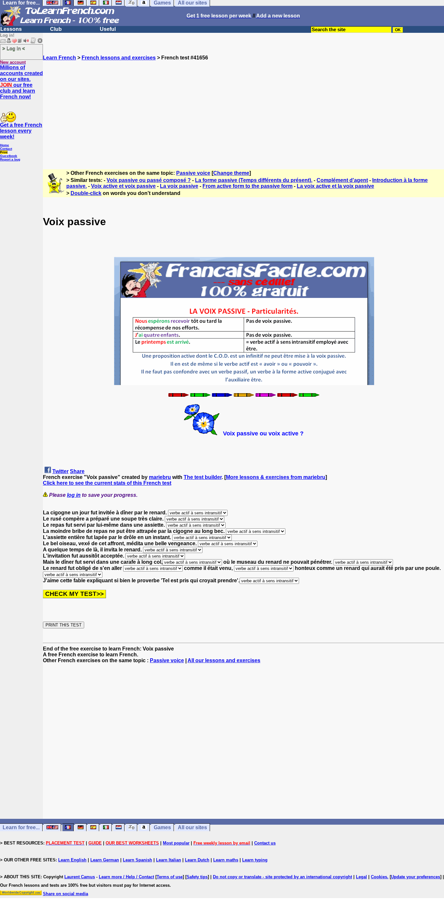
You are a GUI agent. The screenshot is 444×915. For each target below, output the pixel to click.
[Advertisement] (243, 106)
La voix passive (179, 186)
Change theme (231, 173)
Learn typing (255, 859)
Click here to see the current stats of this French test (107, 483)
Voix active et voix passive (123, 186)
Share (77, 471)
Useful (108, 29)
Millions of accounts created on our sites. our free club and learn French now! (21, 82)
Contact (6, 148)
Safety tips (197, 876)
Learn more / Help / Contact (126, 876)
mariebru (160, 477)
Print (3, 152)
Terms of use (170, 876)
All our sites (192, 827)
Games (162, 827)
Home (4, 145)
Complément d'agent (342, 180)
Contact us (265, 843)
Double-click (86, 193)
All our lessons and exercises (224, 660)
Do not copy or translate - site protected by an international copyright (282, 876)
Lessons (11, 29)
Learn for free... (21, 827)
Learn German (104, 859)
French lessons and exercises (119, 57)
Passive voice (193, 173)
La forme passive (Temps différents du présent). (253, 180)
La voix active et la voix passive (335, 186)
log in (74, 495)
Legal (361, 876)
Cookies (379, 876)
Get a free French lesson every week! (21, 130)
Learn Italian (168, 859)
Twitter (60, 471)
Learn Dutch (197, 859)
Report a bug (10, 159)
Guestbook (8, 156)
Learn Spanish (137, 859)
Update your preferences (415, 876)
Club (56, 29)
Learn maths (225, 859)
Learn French (59, 57)
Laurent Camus (79, 876)
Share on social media (65, 893)
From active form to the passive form (247, 186)
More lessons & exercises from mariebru (275, 477)
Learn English (72, 859)
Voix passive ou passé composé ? (149, 180)
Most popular (176, 843)
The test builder (203, 477)
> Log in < (13, 48)
